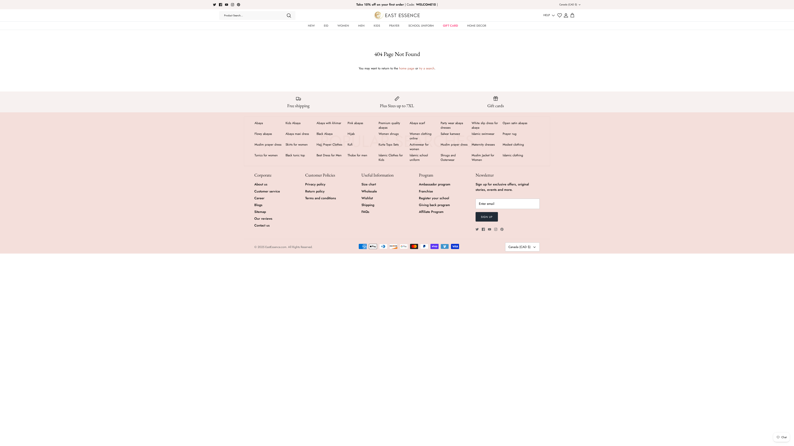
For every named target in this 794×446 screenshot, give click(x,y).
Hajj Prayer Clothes (329, 144)
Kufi (350, 144)
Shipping (367, 205)
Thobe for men (357, 155)
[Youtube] (226, 4)
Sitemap (260, 211)
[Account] (565, 15)
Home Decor (476, 26)
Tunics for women (266, 155)
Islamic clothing (513, 155)
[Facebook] (220, 4)
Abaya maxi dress (297, 134)
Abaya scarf (417, 123)
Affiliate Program (431, 211)
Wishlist (367, 198)
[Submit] (288, 15)
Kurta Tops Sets (389, 144)
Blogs (258, 205)
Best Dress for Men (329, 155)
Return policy (315, 191)
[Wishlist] (559, 15)
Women (343, 26)
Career (259, 198)
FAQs (365, 211)
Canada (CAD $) (568, 4)
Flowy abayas (263, 134)
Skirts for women (297, 144)
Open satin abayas (515, 123)
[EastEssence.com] (397, 15)
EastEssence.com (275, 247)
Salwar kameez (450, 134)
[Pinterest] (238, 4)
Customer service (267, 191)
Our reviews (263, 218)
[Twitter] (214, 4)
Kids (377, 26)
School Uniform (421, 26)
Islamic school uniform (419, 157)
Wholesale (369, 191)
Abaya (259, 123)
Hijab (351, 134)
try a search (426, 68)
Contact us (262, 225)
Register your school (434, 198)
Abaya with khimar (329, 123)
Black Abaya (324, 134)
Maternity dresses (483, 144)
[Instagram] (232, 4)
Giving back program (434, 205)
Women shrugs (389, 134)
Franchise (426, 191)
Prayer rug (510, 134)
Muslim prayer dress (268, 144)
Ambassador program (434, 184)
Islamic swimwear (483, 134)
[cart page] (572, 15)
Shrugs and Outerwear (448, 157)
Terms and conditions (320, 198)
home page (406, 68)
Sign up (487, 217)
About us (260, 184)
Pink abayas (355, 123)
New (311, 26)
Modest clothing (513, 144)
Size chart (368, 184)
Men (361, 26)
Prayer (394, 26)
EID (326, 26)
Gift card (450, 26)
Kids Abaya (293, 123)
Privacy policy (315, 184)
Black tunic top (295, 155)
